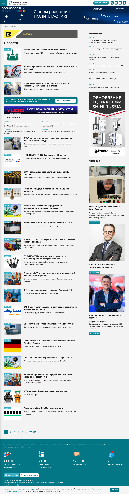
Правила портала (44, 444)
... (26, 432)
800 (34, 432)
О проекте (7, 444)
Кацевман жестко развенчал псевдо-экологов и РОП (106, 66)
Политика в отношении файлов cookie (17, 447)
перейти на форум (31, 475)
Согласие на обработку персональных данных (94, 444)
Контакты (17, 444)
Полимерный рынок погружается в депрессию (104, 87)
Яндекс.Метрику (27, 489)
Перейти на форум (101, 3)
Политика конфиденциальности (64, 444)
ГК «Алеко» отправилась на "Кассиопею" (102, 72)
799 (30, 432)
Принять (115, 489)
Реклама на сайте (29, 444)
